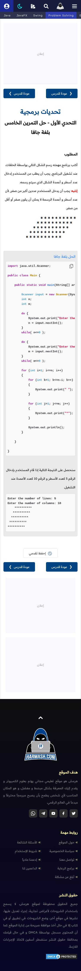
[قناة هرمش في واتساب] (33, 813)
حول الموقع (66, 842)
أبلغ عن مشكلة (64, 877)
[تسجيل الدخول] (6, 6)
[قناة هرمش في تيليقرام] (43, 813)
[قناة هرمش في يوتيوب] (53, 813)
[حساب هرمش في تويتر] (74, 813)
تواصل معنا (66, 860)
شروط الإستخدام (26, 851)
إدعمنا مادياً (29, 860)
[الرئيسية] (60, 6)
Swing (38, 15)
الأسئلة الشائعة (27, 842)
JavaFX (21, 15)
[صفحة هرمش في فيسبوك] (63, 813)
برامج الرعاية (65, 868)
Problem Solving (61, 15)
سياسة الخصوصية (61, 851)
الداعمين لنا (29, 868)
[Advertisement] (40, 53)
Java (7, 15)
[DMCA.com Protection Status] (61, 959)
